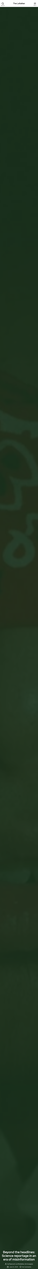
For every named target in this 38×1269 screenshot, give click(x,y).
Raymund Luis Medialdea (16, 1264)
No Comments (26, 1267)
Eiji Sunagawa (29, 1264)
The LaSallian (19, 3)
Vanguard (19, 1247)
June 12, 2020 (13, 1267)
